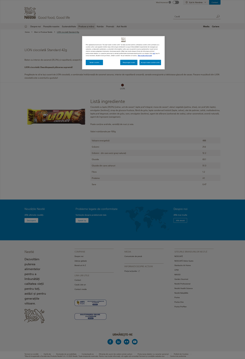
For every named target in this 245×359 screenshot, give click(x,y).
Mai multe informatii (145, 55)
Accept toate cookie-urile (150, 62)
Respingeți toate (129, 62)
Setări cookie (94, 62)
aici (154, 53)
